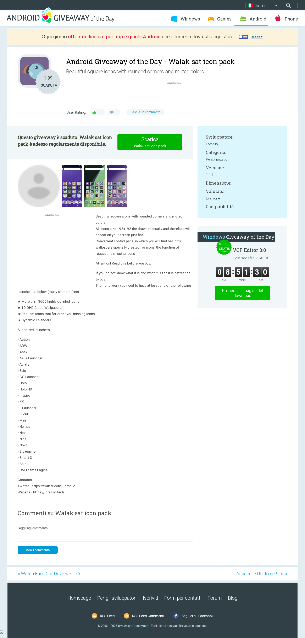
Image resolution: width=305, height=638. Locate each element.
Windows (190, 19)
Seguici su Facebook (198, 616)
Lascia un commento (145, 112)
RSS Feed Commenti (148, 616)
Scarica (150, 142)
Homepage (79, 598)
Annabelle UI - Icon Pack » (261, 573)
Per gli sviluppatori (117, 598)
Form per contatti (182, 598)
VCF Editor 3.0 (249, 250)
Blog (233, 598)
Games (224, 19)
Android (258, 19)
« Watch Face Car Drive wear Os (50, 573)
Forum (215, 598)
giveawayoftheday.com (133, 626)
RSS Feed (107, 616)
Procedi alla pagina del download (242, 293)
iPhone (290, 19)
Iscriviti (150, 598)
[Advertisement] (176, 95)
